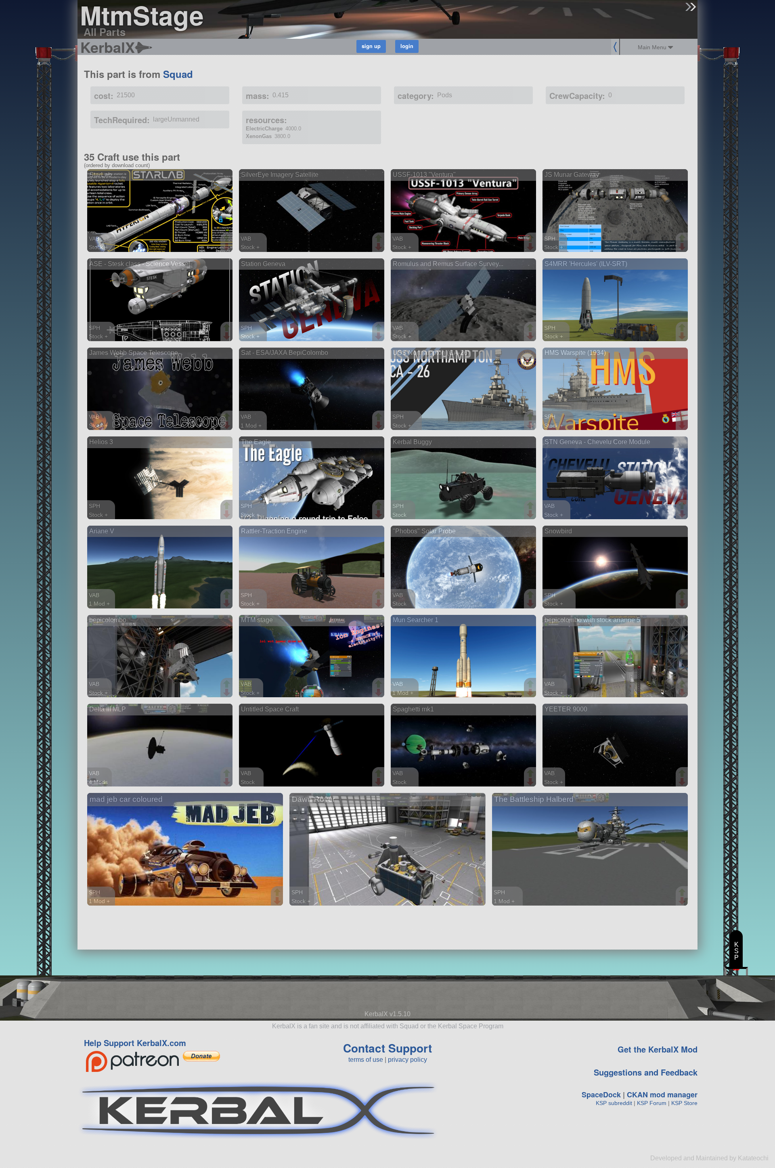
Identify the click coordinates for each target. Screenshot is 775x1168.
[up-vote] (227, 239)
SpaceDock (601, 1094)
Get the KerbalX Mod (658, 1049)
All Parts (105, 31)
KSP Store (684, 1103)
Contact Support (387, 1048)
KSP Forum (651, 1103)
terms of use (365, 1059)
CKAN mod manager (662, 1094)
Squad (178, 74)
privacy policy (407, 1059)
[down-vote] (227, 247)
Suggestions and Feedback (646, 1072)
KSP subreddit (614, 1103)
